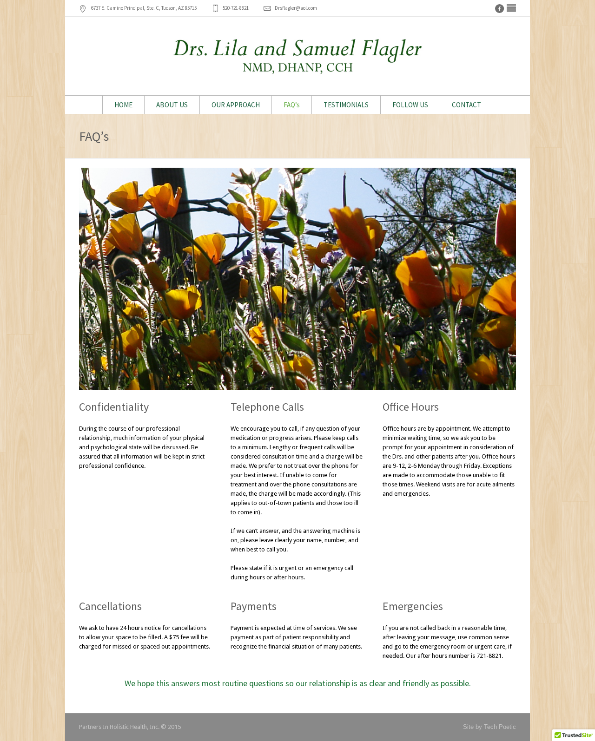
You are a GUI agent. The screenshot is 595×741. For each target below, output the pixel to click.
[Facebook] (499, 8)
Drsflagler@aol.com (296, 8)
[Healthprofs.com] (511, 8)
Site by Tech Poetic (489, 726)
